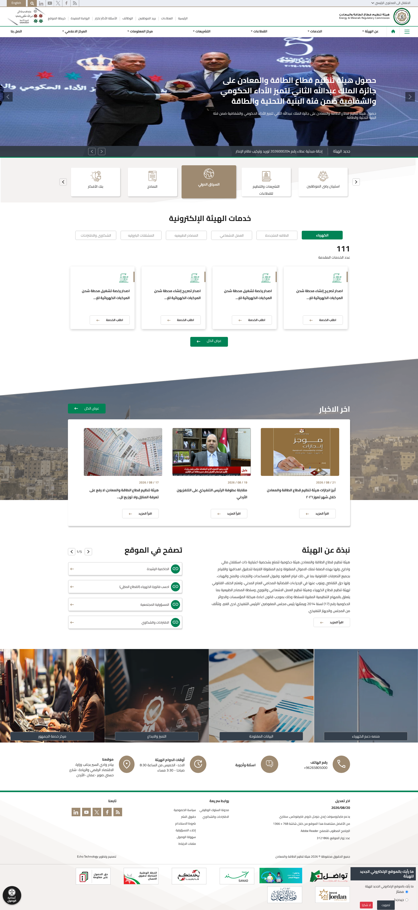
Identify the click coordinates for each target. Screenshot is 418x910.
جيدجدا (399, 899)
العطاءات (166, 18)
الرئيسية (182, 18)
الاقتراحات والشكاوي (215, 817)
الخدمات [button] (316, 31)
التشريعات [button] (203, 31)
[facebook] (66, 3)
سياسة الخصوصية (185, 810)
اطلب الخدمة (327, 320)
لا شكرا (366, 905)
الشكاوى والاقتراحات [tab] (96, 235)
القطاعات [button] (260, 31)
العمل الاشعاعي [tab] (232, 235)
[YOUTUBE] (87, 813)
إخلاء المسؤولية (186, 830)
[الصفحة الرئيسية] (393, 31)
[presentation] (356, 182)
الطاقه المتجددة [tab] (277, 235)
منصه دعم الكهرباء (366, 736)
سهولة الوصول (186, 837)
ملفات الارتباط (187, 843)
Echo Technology (87, 856)
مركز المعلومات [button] (141, 31)
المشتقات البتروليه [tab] (141, 235)
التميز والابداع (156, 736)
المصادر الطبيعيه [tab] (186, 235)
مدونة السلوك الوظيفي (214, 810)
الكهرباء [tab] (322, 235)
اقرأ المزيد (362, 119)
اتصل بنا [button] (16, 31)
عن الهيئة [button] (372, 31)
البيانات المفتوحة (261, 736)
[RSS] (75, 3)
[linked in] (77, 813)
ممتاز (400, 891)
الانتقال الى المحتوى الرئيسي (392, 3)
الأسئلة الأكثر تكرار (105, 18)
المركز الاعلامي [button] (76, 31)
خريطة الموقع (57, 18)
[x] (58, 3)
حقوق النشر (188, 817)
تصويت (386, 905)
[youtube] (50, 3)
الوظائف (127, 18)
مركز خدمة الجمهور (52, 736)
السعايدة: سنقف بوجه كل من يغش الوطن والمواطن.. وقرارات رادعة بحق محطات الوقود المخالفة (252, 151)
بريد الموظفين (147, 18)
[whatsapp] (41, 3)
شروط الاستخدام (185, 823)
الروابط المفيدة (80, 18)
